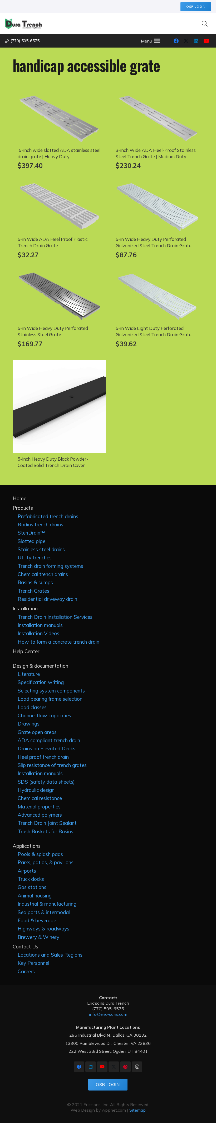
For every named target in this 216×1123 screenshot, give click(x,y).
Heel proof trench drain (43, 757)
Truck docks (31, 879)
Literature (29, 674)
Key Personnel (33, 963)
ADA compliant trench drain (49, 740)
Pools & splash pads (40, 854)
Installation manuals (40, 625)
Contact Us (25, 946)
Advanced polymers (40, 815)
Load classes (32, 707)
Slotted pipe (31, 541)
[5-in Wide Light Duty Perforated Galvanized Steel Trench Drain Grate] (157, 274)
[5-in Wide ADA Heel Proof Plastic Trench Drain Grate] (59, 185)
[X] (186, 41)
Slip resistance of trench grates (52, 765)
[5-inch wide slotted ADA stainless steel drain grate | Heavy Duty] (59, 96)
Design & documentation (40, 666)
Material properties (39, 806)
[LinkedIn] (196, 41)
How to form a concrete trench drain (58, 642)
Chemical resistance (40, 798)
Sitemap (137, 1110)
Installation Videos (38, 633)
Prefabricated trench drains (48, 516)
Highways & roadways (43, 928)
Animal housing (35, 895)
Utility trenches (35, 557)
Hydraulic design (36, 790)
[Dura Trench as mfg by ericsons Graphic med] (23, 23)
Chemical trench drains (43, 574)
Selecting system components (51, 690)
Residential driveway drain (47, 599)
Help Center (26, 651)
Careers (26, 971)
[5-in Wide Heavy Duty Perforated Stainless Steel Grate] (59, 274)
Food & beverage (37, 920)
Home (19, 498)
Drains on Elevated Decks (46, 748)
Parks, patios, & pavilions (45, 862)
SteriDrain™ (31, 533)
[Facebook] (176, 41)
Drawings (29, 723)
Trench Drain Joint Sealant (47, 823)
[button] (204, 23)
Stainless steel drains (41, 549)
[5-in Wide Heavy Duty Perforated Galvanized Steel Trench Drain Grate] (157, 185)
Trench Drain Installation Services (55, 617)
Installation (25, 608)
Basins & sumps (35, 582)
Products (23, 508)
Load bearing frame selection (50, 699)
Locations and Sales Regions (50, 955)
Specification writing (41, 682)
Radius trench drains (40, 524)
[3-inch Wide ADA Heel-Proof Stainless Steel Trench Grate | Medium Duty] (157, 96)
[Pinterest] (125, 1066)
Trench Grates (33, 591)
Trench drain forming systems (50, 566)
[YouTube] (206, 41)
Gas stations (32, 887)
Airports (27, 871)
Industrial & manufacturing (47, 904)
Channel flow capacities (44, 715)
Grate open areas (37, 732)
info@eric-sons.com (108, 1014)
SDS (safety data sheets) (46, 782)
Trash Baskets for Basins (45, 831)
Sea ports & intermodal (44, 912)
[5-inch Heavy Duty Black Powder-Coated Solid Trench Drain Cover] (59, 363)
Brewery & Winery (38, 937)
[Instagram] (137, 1066)
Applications (27, 846)
